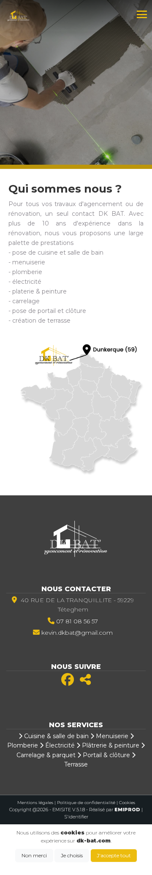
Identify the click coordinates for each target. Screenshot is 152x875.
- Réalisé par (113, 809)
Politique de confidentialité (86, 802)
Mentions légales (35, 802)
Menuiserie (111, 736)
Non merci (34, 855)
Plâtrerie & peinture (109, 745)
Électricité (59, 745)
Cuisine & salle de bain (55, 736)
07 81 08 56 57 (77, 621)
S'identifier (76, 817)
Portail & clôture (105, 755)
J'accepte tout (114, 855)
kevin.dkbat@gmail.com (77, 632)
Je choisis (72, 855)
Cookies (127, 802)
